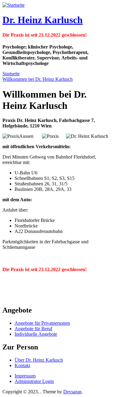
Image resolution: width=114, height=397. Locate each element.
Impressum (25, 375)
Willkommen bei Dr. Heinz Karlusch (37, 79)
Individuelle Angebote (36, 334)
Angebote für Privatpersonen (42, 323)
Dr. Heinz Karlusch (42, 19)
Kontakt (22, 365)
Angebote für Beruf (33, 328)
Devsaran (72, 391)
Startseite (11, 73)
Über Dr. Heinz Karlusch (39, 360)
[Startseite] (13, 5)
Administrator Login (34, 381)
